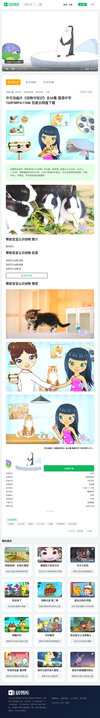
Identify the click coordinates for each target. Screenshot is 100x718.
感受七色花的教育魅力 (82, 571)
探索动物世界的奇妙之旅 (49, 606)
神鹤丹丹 (16, 635)
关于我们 (83, 698)
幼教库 (67, 703)
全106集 (25, 665)
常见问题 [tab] (50, 82)
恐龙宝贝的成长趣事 (82, 641)
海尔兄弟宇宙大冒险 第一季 (52, 670)
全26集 (58, 560)
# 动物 (50, 524)
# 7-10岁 (21, 524)
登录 (65, 4)
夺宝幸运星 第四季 (17, 670)
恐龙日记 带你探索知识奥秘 (51, 571)
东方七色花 (83, 565)
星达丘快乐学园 (82, 600)
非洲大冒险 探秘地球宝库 (17, 571)
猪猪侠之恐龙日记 (49, 565)
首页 (19, 92)
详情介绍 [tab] (14, 82)
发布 (83, 4)
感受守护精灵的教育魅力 (49, 641)
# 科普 (30, 524)
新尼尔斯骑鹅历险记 (82, 670)
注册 (70, 4)
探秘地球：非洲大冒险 (17, 565)
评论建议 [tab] (32, 82)
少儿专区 (73, 698)
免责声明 (64, 698)
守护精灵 (49, 635)
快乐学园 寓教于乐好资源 (83, 606)
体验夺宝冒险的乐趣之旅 (17, 676)
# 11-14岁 (40, 524)
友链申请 (54, 698)
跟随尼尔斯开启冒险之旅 (82, 676)
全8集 (26, 560)
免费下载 (70, 468)
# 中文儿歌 (72, 524)
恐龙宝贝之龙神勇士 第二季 (84, 635)
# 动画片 (11, 524)
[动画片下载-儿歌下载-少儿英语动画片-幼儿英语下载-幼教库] (19, 692)
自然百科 (39, 92)
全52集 (91, 630)
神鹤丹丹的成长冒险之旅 (17, 641)
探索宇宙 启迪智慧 (50, 676)
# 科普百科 (60, 524)
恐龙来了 (16, 600)
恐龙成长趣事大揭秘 (17, 606)
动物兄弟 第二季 (49, 600)
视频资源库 (28, 92)
